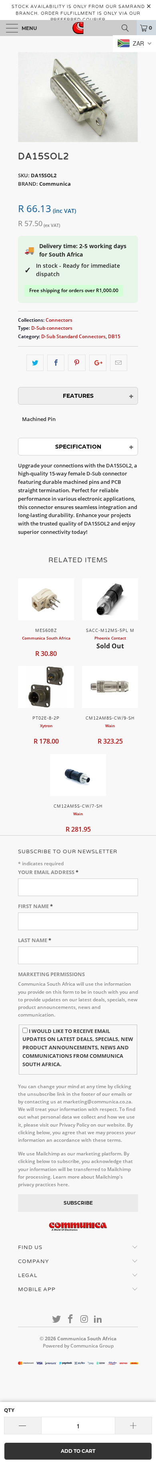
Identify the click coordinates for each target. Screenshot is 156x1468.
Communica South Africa (86, 1338)
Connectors (59, 320)
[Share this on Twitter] (35, 363)
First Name (35, 906)
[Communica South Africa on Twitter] (57, 1319)
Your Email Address (48, 872)
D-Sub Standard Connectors (73, 336)
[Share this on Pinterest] (76, 363)
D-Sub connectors (51, 328)
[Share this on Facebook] (55, 363)
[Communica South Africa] (78, 28)
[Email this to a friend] (118, 363)
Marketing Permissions (51, 974)
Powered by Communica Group (78, 1345)
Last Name (34, 940)
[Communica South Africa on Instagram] (85, 1319)
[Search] (128, 28)
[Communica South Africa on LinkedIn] (98, 1319)
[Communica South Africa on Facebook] (71, 1319)
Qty (9, 1410)
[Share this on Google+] (97, 363)
